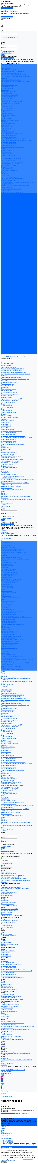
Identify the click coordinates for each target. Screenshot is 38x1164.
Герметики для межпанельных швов (13, 138)
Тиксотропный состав (8, 160)
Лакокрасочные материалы (10, 103)
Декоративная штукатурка (9, 165)
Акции (3, 340)
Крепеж (3, 117)
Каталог (3, 1127)
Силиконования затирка (9, 85)
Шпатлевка (4, 174)
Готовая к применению (8, 70)
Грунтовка (4, 78)
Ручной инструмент (7, 93)
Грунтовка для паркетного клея (11, 189)
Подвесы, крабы (6, 98)
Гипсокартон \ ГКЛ (7, 127)
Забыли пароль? (6, 53)
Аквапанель (5, 125)
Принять (3, 1162)
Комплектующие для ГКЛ (9, 95)
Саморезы (4, 122)
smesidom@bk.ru (6, 1071)
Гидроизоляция (6, 68)
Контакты (4, 353)
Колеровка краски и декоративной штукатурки (16, 204)
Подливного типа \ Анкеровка (11, 158)
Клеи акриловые (6, 113)
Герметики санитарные (8, 143)
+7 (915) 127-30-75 (19, 37)
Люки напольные (6, 150)
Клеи (2, 112)
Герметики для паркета (8, 142)
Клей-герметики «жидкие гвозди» (12, 147)
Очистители (4, 83)
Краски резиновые (7, 107)
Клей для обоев (6, 128)
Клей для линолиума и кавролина (12, 192)
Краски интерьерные (8, 105)
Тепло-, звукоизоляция (8, 177)
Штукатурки (5, 175)
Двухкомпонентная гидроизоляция (12, 71)
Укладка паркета (6, 187)
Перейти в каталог (7, 8)
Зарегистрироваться (7, 58)
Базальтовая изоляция (8, 180)
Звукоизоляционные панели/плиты (12, 179)
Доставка (4, 199)
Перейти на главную (8, 1113)
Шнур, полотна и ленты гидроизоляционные (15, 76)
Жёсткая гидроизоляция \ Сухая (11, 73)
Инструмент (5, 90)
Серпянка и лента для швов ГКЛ (11, 101)
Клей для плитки (6, 169)
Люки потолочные (7, 153)
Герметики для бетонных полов (11, 133)
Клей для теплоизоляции (9, 170)
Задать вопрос (5, 1125)
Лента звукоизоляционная (9, 96)
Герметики (4, 130)
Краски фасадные (7, 110)
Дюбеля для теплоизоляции (10, 120)
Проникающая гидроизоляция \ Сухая (13, 75)
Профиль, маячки (6, 100)
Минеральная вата (7, 184)
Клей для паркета (6, 190)
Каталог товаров (6, 212)
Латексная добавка (7, 88)
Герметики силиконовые (9, 145)
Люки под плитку (6, 152)
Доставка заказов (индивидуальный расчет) (15, 200)
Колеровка (4, 202)
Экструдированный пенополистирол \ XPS (15, 185)
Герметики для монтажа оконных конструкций (16, 140)
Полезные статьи (6, 1133)
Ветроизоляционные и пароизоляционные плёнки (17, 182)
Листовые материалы (8, 123)
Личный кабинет (6, 1073)
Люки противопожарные (9, 155)
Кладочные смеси (7, 167)
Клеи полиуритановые (8, 115)
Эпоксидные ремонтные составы (12, 162)
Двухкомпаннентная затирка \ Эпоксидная (15, 81)
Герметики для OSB (7, 132)
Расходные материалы (8, 91)
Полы (3, 172)
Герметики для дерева (8, 135)
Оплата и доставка (7, 351)
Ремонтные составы (7, 157)
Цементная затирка (7, 86)
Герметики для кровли (8, 137)
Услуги (3, 341)
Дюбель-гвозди (6, 118)
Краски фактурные (7, 108)
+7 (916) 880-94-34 (7, 37)
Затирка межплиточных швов (11, 80)
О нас (2, 350)
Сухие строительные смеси (10, 164)
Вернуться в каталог (21, 1113)
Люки (3, 148)
